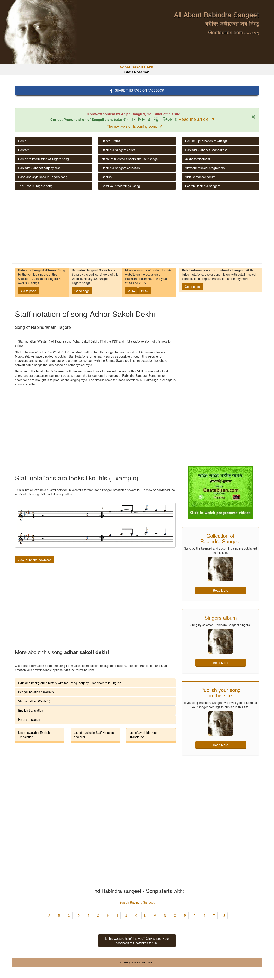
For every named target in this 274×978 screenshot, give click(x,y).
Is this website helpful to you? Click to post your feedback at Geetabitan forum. (137, 940)
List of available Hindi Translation (144, 734)
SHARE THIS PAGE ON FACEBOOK (139, 90)
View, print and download (35, 560)
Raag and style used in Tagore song (42, 177)
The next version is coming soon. (135, 126)
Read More (220, 590)
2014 (131, 291)
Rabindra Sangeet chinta (118, 150)
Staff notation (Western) (34, 701)
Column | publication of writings (206, 141)
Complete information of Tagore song (43, 159)
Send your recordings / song (121, 186)
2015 (144, 291)
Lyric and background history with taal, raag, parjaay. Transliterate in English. (70, 683)
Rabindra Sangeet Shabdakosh (206, 150)
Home (22, 141)
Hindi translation (29, 719)
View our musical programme (205, 168)
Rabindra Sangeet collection (121, 168)
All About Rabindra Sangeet (216, 14)
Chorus (107, 177)
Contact (23, 150)
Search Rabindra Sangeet (202, 186)
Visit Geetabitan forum (200, 177)
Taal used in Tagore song (35, 186)
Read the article (196, 119)
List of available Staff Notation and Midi (94, 734)
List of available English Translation (34, 734)
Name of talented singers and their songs (130, 159)
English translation (30, 710)
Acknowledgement (197, 159)
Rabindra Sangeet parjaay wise (39, 168)
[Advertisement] (137, 229)
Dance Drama (111, 141)
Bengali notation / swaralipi (36, 692)
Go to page (28, 291)
